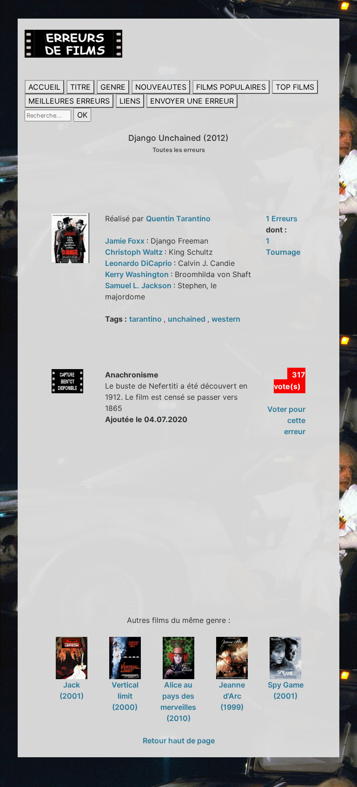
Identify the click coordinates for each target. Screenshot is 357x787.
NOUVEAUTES (160, 87)
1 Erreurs (282, 218)
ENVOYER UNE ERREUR (192, 101)
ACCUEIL (44, 87)
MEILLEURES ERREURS (69, 101)
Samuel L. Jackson (139, 285)
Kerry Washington (138, 274)
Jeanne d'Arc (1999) (232, 696)
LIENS (129, 101)
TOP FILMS (295, 87)
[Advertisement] (191, 524)
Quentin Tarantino (178, 218)
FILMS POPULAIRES (231, 87)
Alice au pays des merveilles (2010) (178, 701)
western (226, 319)
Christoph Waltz (135, 252)
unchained (187, 319)
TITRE (80, 87)
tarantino (146, 319)
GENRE (113, 87)
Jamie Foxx (125, 240)
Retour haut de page (179, 740)
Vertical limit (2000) (125, 696)
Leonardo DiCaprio (139, 263)
